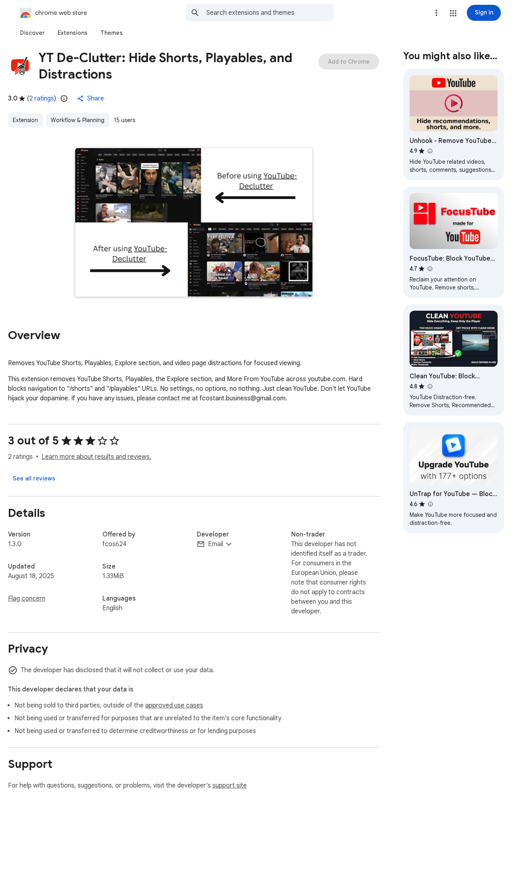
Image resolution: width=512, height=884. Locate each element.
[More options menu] (436, 13)
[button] (453, 13)
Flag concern (26, 599)
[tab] (32, 33)
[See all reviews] (34, 478)
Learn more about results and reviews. (96, 457)
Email (215, 544)
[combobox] (270, 13)
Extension (25, 120)
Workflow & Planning (77, 120)
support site (229, 786)
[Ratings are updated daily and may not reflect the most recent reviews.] (64, 98)
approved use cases (174, 705)
